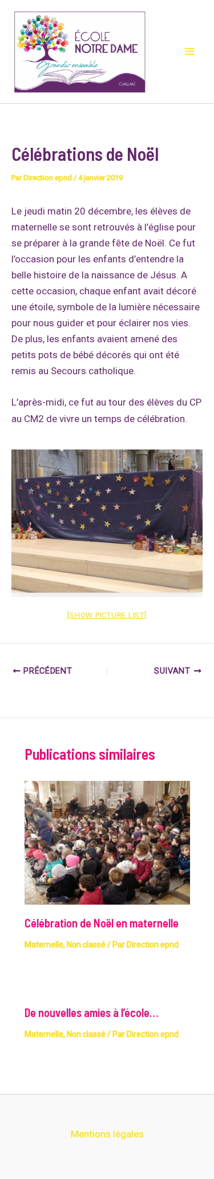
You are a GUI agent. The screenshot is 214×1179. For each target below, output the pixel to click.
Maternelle (44, 944)
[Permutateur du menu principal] (190, 52)
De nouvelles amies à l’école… (92, 1012)
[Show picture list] (106, 615)
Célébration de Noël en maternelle (102, 923)
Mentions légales (107, 1134)
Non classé (86, 944)
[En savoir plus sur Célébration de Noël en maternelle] (107, 842)
